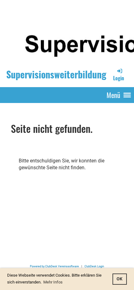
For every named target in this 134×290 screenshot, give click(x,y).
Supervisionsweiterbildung (56, 74)
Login (118, 78)
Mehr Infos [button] (53, 282)
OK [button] (119, 279)
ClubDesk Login (94, 266)
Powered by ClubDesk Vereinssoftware (54, 266)
